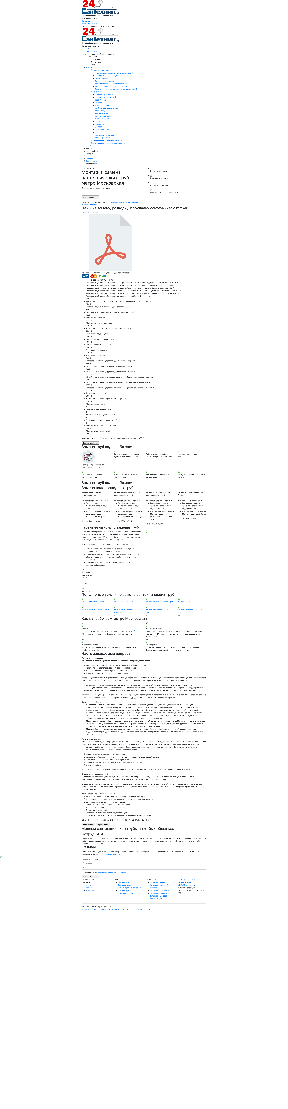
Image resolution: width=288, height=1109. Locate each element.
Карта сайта (116, 909)
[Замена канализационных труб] (146, 599)
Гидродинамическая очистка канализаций (114, 73)
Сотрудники (96, 62)
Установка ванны (157, 882)
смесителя (100, 132)
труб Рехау (100, 111)
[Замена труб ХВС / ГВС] (114, 599)
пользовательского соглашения (124, 202)
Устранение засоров (100, 70)
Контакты (90, 154)
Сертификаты (103, 825)
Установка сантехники (101, 113)
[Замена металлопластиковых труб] (179, 607)
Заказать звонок (185, 882)
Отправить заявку (90, 876)
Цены (88, 146)
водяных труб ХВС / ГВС (106, 94)
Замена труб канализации (129, 888)
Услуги (89, 67)
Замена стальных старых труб (95, 610)
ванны (97, 121)
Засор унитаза (101, 78)
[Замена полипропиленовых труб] (146, 607)
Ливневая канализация (105, 81)
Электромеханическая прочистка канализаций (116, 89)
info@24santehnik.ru (114, 854)
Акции (89, 148)
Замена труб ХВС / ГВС (124, 601)
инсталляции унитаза (104, 135)
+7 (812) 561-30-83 (90, 23)
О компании (91, 57)
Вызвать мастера (90, 197)
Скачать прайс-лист (91, 212)
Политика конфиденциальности (96, 909)
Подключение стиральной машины (106, 140)
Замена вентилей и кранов (93, 601)
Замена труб (96, 92)
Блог (93, 65)
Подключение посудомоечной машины (108, 143)
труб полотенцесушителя (106, 108)
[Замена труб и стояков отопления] (114, 607)
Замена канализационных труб (159, 601)
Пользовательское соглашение (136, 909)
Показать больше (90, 443)
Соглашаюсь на (106, 873)
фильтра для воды (103, 116)
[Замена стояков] (179, 599)
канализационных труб (105, 97)
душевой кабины (102, 119)
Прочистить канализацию (106, 75)
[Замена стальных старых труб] (82, 607)
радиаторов (100, 100)
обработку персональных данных (113, 873)
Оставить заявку (89, 21)
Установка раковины (159, 890)
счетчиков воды (102, 129)
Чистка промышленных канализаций (111, 86)
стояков (98, 102)
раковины (99, 124)
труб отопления (102, 105)
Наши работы (92, 151)
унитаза (98, 127)
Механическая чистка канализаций (111, 84)
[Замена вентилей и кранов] (82, 599)
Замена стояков (185, 601)
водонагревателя (102, 137)
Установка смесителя (159, 893)
